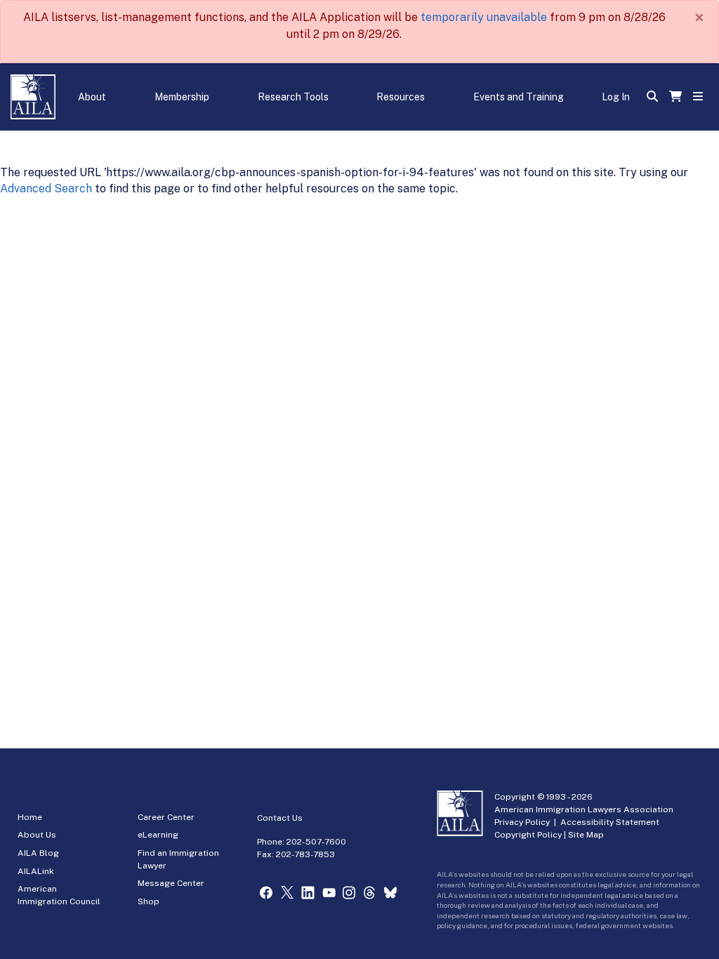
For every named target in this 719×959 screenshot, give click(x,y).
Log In (616, 96)
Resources (400, 96)
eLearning (158, 835)
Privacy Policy (522, 822)
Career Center (166, 817)
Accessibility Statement (609, 822)
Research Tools (293, 96)
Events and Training (518, 96)
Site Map (586, 835)
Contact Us (280, 818)
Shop (148, 901)
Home (30, 817)
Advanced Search (46, 188)
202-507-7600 (316, 842)
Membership (181, 96)
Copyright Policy (528, 835)
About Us (37, 835)
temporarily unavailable (484, 17)
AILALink (36, 871)
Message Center (171, 883)
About (92, 96)
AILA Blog (38, 853)
